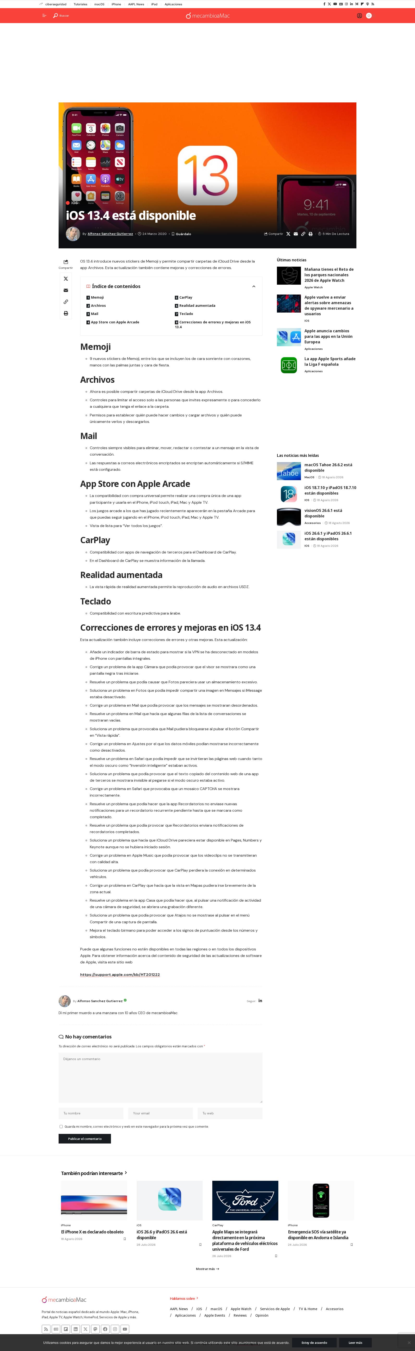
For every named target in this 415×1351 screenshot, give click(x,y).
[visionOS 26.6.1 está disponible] (289, 517)
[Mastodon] (95, 1329)
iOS (74, 203)
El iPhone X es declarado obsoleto (92, 1232)
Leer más (355, 1342)
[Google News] (341, 4)
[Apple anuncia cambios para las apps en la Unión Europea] (289, 337)
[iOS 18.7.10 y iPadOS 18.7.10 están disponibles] (289, 494)
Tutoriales (80, 4)
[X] (329, 4)
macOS (99, 4)
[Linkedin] (75, 1329)
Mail (94, 313)
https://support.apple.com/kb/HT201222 (120, 974)
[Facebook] (324, 4)
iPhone (116, 4)
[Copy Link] (303, 234)
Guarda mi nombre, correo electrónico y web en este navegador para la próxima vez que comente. (137, 1127)
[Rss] (373, 4)
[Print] (310, 234)
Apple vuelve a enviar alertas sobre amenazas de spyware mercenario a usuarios (329, 305)
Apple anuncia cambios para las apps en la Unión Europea (329, 336)
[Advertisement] (207, 64)
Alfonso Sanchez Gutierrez (110, 234)
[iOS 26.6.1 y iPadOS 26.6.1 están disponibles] (289, 540)
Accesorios (313, 523)
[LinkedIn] (351, 4)
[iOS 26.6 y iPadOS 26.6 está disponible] (170, 1200)
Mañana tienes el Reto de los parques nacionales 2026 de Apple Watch (329, 275)
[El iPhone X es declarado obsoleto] (94, 1200)
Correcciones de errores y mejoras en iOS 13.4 (213, 324)
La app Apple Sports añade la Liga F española (330, 361)
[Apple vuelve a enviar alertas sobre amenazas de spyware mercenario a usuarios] (289, 304)
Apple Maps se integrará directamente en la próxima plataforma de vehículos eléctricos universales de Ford (244, 1240)
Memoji (97, 297)
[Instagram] (346, 4)
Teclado (186, 313)
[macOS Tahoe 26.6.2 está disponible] (289, 471)
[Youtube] (125, 1329)
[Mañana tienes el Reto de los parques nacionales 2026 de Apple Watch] (289, 276)
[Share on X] (288, 234)
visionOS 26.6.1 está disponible (323, 513)
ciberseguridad (56, 4)
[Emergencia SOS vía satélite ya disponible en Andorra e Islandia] (321, 1200)
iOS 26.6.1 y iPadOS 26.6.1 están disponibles (328, 536)
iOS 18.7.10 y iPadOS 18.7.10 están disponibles (330, 490)
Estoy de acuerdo (314, 1342)
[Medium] (357, 4)
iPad (154, 4)
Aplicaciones (173, 4)
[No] (409, 1342)
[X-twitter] (85, 1329)
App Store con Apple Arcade (115, 322)
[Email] (295, 234)
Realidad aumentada (197, 305)
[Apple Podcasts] (367, 4)
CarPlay (185, 297)
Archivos (98, 305)
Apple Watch (314, 287)
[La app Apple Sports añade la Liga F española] (289, 365)
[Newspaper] (56, 1329)
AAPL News (136, 4)
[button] (61, 16)
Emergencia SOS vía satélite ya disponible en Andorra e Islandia (318, 1234)
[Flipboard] (362, 4)
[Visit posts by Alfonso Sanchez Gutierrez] (65, 1001)
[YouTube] (335, 4)
